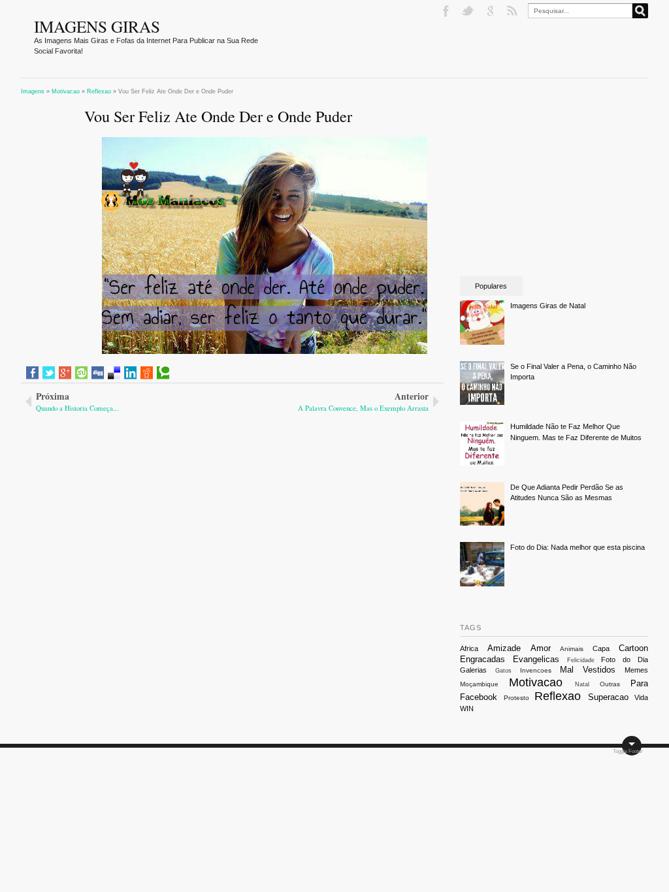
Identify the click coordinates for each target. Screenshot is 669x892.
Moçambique (479, 684)
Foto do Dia (624, 659)
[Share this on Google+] (65, 372)
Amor (540, 648)
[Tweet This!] (48, 372)
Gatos (503, 670)
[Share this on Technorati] (163, 372)
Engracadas (482, 659)
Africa (469, 648)
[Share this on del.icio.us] (114, 372)
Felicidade (581, 660)
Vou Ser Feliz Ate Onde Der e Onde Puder (218, 116)
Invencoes (535, 670)
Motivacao (536, 682)
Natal (582, 684)
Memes (636, 670)
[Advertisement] (133, 500)
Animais (571, 648)
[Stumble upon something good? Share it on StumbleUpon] (81, 372)
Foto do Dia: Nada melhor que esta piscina (577, 547)
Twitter (469, 11)
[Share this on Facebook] (32, 372)
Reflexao (557, 696)
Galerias (473, 670)
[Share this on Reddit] (146, 372)
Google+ (491, 11)
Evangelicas (536, 659)
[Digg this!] (97, 372)
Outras (610, 684)
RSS (513, 11)
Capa (601, 648)
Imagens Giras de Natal (547, 306)
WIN (467, 708)
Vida (641, 697)
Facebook (447, 11)
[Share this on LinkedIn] (130, 372)
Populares (491, 286)
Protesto (516, 697)
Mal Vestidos (587, 670)
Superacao (608, 697)
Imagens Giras (97, 26)
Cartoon (633, 648)
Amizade (504, 648)
